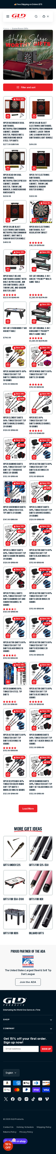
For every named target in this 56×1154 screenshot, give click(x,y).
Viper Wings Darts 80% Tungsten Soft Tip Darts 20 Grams (40, 374)
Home (6, 28)
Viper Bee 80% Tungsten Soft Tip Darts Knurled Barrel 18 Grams (40, 422)
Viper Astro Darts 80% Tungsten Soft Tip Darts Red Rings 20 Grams (40, 647)
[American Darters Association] (27, 961)
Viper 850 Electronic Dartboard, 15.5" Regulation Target (39, 229)
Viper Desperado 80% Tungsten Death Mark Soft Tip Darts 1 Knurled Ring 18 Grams (14, 786)
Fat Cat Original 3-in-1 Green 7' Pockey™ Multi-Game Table (40, 278)
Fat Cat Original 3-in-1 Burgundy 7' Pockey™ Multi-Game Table (39, 331)
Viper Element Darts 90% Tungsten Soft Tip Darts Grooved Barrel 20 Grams (40, 511)
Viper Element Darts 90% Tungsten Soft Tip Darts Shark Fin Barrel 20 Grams (14, 554)
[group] (28, 4)
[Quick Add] (8, 116)
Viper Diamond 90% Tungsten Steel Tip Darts (12, 691)
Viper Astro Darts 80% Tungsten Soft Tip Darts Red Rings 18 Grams (14, 739)
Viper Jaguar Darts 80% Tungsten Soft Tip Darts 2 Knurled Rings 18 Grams (14, 376)
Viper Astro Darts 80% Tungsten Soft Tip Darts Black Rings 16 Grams (14, 647)
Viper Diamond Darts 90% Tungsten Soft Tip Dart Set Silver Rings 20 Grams (41, 739)
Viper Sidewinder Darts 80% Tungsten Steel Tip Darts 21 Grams (14, 509)
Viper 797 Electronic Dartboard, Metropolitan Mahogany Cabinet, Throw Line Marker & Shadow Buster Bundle (40, 182)
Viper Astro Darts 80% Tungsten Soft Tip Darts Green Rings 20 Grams (40, 598)
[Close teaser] (14, 1140)
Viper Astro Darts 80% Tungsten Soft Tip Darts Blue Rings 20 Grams (40, 468)
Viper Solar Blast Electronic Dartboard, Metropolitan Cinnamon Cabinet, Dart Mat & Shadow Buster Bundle (14, 232)
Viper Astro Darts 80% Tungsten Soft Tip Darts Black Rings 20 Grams (40, 554)
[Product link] (15, 120)
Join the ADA (28, 982)
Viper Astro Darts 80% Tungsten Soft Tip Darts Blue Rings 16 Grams (40, 693)
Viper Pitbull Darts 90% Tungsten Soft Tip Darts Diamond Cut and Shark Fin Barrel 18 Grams (14, 599)
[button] (7, 16)
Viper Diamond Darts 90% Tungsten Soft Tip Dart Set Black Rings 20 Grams (40, 786)
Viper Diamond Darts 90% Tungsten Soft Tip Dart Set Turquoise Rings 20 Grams (14, 468)
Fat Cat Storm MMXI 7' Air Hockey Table (15, 330)
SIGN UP (46, 1048)
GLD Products (17, 1119)
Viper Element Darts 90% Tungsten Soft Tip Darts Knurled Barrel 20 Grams (14, 422)
